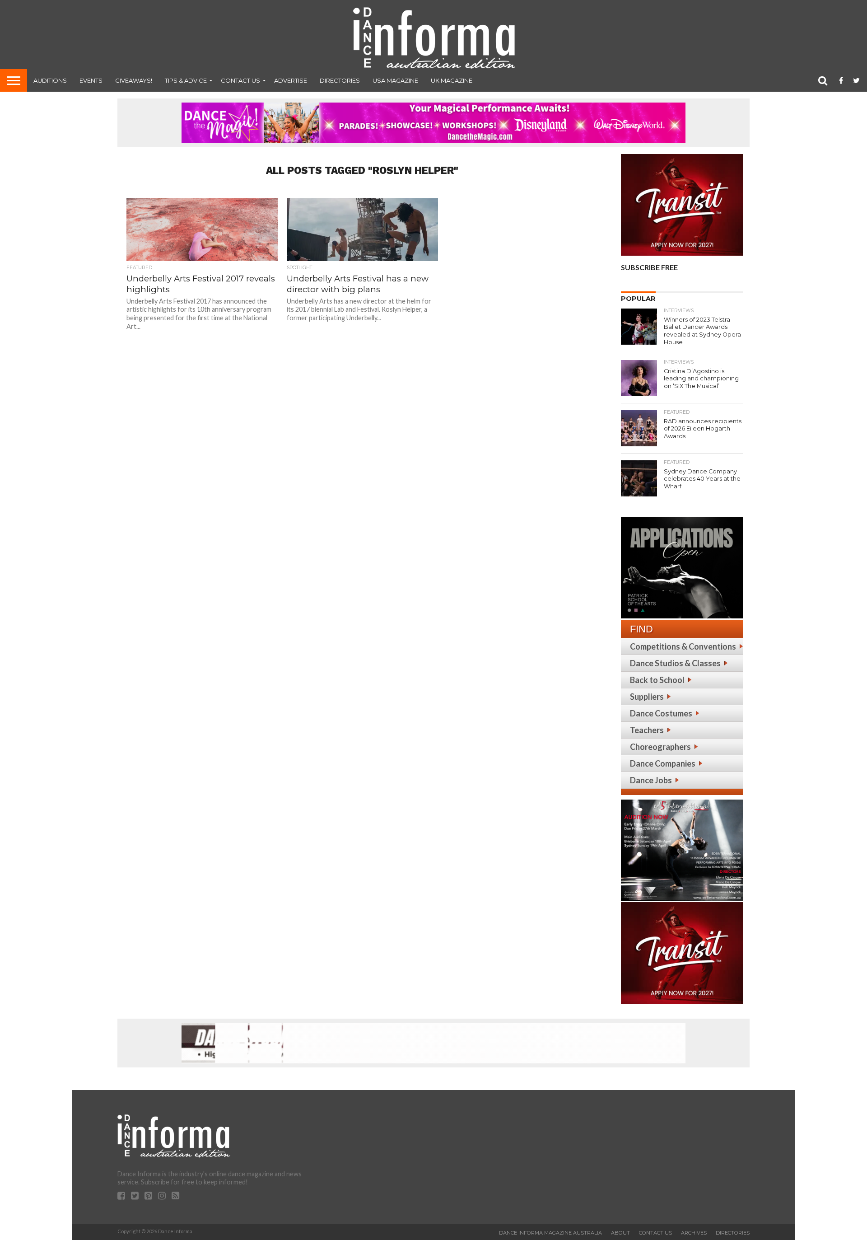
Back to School (657, 680)
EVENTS (91, 80)
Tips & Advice (186, 80)
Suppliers (647, 697)
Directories (340, 80)
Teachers (647, 730)
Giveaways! (133, 80)
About (620, 1233)
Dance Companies (662, 763)
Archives (694, 1233)
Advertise (290, 80)
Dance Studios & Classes (675, 663)
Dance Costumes (661, 713)
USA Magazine (395, 80)
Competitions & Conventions (683, 646)
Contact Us (240, 80)
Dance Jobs (651, 780)
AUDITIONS (50, 80)
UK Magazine (451, 80)
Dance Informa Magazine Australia (550, 1233)
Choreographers (660, 747)
